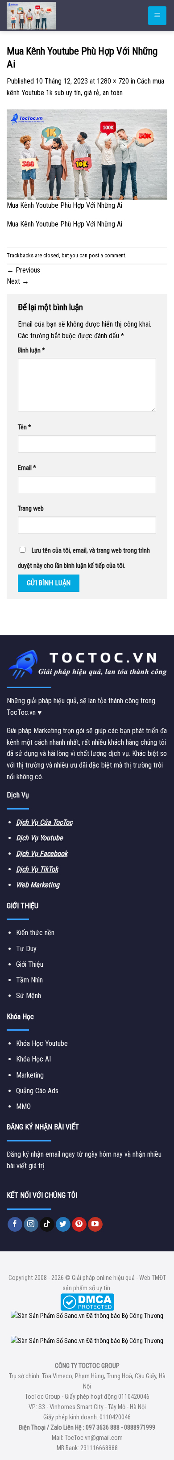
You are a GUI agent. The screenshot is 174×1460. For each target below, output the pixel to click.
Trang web (31, 508)
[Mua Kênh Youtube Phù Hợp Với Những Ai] (87, 154)
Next (18, 281)
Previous (23, 270)
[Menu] (157, 15)
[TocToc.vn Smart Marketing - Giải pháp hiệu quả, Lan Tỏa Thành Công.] (60, 15)
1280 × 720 (113, 81)
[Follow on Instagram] (31, 1224)
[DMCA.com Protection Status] (87, 1301)
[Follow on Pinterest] (79, 1224)
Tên (24, 427)
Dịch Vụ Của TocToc (44, 822)
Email (27, 468)
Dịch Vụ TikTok (37, 869)
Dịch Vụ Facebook (41, 853)
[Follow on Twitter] (63, 1224)
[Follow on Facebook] (15, 1224)
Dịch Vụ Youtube (39, 838)
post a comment (107, 255)
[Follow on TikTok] (47, 1224)
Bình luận (31, 350)
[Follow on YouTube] (95, 1224)
